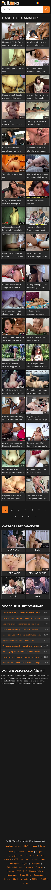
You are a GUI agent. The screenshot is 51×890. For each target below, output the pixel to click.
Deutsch (23, 855)
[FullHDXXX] (10, 3)
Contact (9, 846)
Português (14, 863)
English (25, 863)
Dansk (10, 852)
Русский (24, 859)
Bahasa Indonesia (15, 867)
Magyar (39, 852)
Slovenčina (38, 875)
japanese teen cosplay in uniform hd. (18, 640)
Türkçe (34, 859)
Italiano (10, 871)
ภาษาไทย (25, 879)
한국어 (35, 879)
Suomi (25, 883)
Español (42, 859)
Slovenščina (25, 875)
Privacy (34, 846)
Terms (42, 846)
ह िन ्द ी (22, 871)
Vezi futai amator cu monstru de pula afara (21, 624)
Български (35, 863)
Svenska (29, 867)
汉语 (16, 859)
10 (29, 516)
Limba (38, 3)
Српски (7, 879)
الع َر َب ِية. (12, 855)
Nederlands (12, 875)
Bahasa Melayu (36, 871)
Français (39, 867)
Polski (39, 855)
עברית (31, 855)
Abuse (18, 846)
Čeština (30, 852)
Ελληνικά (20, 852)
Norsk (15, 879)
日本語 (43, 879)
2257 (26, 846)
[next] (36, 516)
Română (7, 859)
